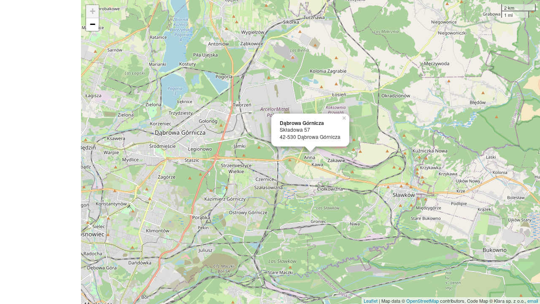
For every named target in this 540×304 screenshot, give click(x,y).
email (532, 300)
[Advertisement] (40, 152)
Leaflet (371, 300)
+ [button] (92, 11)
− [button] (92, 24)
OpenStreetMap (422, 300)
